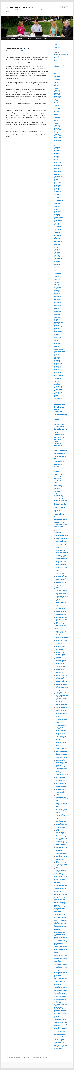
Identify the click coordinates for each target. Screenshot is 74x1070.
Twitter (62, 522)
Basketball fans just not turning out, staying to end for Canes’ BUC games (62, 535)
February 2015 (57, 123)
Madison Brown (57, 291)
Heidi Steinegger (57, 235)
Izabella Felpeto (57, 246)
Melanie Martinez (58, 304)
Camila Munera (57, 185)
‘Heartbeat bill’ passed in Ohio (61, 54)
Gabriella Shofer (57, 228)
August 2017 (57, 97)
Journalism (59, 461)
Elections (56, 426)
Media (56, 471)
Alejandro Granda (58, 151)
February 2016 (57, 114)
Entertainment (62, 426)
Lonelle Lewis (57, 288)
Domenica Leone (58, 211)
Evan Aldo (56, 221)
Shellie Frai (56, 369)
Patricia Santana (57, 345)
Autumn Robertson (58, 176)
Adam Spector (57, 148)
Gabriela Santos (57, 224)
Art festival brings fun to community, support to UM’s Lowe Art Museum (60, 876)
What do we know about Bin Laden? (22, 48)
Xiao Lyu (56, 395)
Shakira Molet (57, 364)
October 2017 (57, 94)
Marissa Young (57, 296)
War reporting (63, 524)
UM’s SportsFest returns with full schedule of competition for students (60, 1015)
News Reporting (62, 474)
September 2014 (57, 129)
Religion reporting (58, 493)
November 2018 (57, 78)
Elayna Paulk (57, 215)
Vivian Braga (57, 390)
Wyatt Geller (56, 393)
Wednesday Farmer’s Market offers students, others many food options (60, 1024)
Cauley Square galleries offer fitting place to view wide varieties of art (60, 1028)
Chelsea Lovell (57, 191)
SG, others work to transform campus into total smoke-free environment (60, 955)
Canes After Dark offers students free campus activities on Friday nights (60, 890)
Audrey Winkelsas (58, 174)
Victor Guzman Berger (59, 387)
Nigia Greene (57, 333)
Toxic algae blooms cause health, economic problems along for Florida (61, 821)
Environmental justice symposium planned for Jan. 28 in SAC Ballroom (60, 903)
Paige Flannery (57, 343)
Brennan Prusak (57, 182)
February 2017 (57, 105)
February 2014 (57, 134)
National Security (24, 139)
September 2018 (57, 81)
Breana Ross (57, 180)
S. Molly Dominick (58, 358)
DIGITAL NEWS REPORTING (20, 7)
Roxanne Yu (56, 354)
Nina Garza (56, 334)
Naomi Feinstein (57, 317)
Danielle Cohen (57, 205)
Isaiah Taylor (57, 244)
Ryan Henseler (57, 357)
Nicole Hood (57, 328)
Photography (63, 476)
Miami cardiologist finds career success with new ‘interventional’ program (61, 591)
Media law (61, 471)
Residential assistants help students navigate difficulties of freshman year (60, 946)
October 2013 (57, 139)
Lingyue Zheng (57, 287)
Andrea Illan (56, 168)
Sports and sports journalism (59, 510)
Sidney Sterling (57, 372)
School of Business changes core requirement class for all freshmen (60, 951)
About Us (13, 38)
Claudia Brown (57, 196)
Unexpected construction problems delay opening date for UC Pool (61, 838)
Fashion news (58, 443)
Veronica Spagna (58, 386)
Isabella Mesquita (22, 50)
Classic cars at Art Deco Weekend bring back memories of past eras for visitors (60, 1033)
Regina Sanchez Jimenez (59, 351)
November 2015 (57, 116)
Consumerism (56, 409)
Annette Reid (57, 173)
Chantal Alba (57, 188)
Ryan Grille (56, 355)
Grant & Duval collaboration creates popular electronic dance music (61, 608)
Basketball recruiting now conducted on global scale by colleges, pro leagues (62, 540)
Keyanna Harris (57, 273)
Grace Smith (57, 232)
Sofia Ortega (57, 374)
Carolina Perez (57, 186)
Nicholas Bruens (57, 323)
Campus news (21, 38)
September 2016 (57, 110)
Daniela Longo (57, 203)
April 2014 (56, 131)
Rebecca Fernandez (58, 349)
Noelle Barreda (57, 339)
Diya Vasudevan (57, 209)
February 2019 (57, 75)
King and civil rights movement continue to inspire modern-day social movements (61, 919)
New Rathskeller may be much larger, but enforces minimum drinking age (61, 928)
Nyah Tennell (57, 340)
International (60, 455)
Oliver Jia (56, 342)
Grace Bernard (57, 231)
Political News (57, 480)
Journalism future (59, 469)
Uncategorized (57, 383)
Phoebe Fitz (56, 346)
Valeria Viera (57, 384)
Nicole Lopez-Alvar (58, 331)
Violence (57, 524)
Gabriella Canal (57, 226)
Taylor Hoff (56, 380)
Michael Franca (57, 310)
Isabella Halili (57, 240)
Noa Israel (56, 336)
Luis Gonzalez (57, 290)
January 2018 (57, 90)
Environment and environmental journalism (59, 437)
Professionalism (58, 491)
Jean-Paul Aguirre (58, 249)
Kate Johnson (57, 264)
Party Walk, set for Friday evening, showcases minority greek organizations (60, 942)
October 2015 (57, 117)
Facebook (56, 441)
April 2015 (56, 120)
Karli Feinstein (57, 263)
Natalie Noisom (57, 319)
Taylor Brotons (57, 378)
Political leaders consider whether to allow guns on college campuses (61, 748)
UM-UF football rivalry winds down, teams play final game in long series (61, 573)
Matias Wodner (57, 298)
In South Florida (37, 38)
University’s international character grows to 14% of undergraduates (60, 1019)
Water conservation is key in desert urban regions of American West (61, 849)
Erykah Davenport (58, 220)
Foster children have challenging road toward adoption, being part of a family (62, 686)
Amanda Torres (57, 162)
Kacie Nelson (57, 261)
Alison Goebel (57, 157)
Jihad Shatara (57, 253)
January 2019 (57, 76)
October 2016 (57, 108)
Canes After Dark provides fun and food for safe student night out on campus (60, 899)
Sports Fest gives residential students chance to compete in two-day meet (60, 964)
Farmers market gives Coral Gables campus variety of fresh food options (62, 681)
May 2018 (56, 84)
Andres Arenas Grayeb (59, 170)
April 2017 (56, 102)
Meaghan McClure (58, 302)
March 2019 (56, 73)
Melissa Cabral (57, 305)
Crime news (59, 411)
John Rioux (56, 255)
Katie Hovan (56, 267)
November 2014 (57, 126)
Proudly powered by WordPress (37, 1065)
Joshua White (57, 256)
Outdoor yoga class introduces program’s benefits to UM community (60, 937)
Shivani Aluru (57, 371)
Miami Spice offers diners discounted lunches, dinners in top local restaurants (60, 1047)
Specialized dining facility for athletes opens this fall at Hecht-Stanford (60, 960)
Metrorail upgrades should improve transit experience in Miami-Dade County (62, 695)
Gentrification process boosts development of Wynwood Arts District (61, 690)
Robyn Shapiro (57, 352)
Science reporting (58, 498)
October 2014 (57, 128)
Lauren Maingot (57, 278)
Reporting (59, 495)
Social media (60, 504)
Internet (56, 458)
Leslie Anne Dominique (59, 281)
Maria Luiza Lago (58, 294)
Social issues (60, 500)
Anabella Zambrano (58, 165)
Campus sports (29, 38)
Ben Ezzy (56, 179)
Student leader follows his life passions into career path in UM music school (61, 625)
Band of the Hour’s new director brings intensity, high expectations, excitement (60, 885)
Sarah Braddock (57, 360)
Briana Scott (57, 183)
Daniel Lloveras (57, 202)
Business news (59, 404)
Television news (60, 519)
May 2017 (56, 100)
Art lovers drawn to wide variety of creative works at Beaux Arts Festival (60, 881)
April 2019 (56, 72)
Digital (55, 417)
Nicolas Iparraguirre (58, 326)
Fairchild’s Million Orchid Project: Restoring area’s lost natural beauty (61, 677)
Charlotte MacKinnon (58, 189)
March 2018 (56, 87)
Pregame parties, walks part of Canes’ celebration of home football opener (61, 563)
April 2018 (56, 85)
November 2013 (57, 137)
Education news (59, 424)
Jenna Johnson (57, 250)
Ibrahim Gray (57, 238)
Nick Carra (56, 325)
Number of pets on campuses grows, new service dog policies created (61, 732)
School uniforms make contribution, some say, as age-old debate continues (62, 774)
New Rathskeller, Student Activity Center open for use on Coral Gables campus (60, 932)
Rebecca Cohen (57, 348)
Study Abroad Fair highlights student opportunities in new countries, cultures (60, 978)
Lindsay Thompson (58, 285)
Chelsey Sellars (57, 193)
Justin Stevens (57, 260)
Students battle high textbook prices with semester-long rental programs (60, 974)
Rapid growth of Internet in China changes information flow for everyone (62, 757)
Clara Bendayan (57, 194)
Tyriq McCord (57, 381)
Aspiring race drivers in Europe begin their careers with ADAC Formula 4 (62, 637)
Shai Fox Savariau (58, 363)
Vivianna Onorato (58, 392)
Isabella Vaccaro (57, 243)
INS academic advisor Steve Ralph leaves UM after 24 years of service (60, 908)
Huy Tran (56, 237)
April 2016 (56, 111)
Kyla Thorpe (56, 276)
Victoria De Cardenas (58, 389)
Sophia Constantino (58, 375)
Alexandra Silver (57, 156)
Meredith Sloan (57, 307)
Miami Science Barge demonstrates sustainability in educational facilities (61, 704)
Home (8, 38)
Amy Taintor (56, 164)
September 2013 (57, 140)
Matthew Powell (57, 299)
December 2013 (57, 135)
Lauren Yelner (57, 279)
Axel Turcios (57, 177)
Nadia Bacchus (57, 316)
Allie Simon (56, 159)
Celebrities (59, 406)
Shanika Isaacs (57, 366)
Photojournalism (57, 478)
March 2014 (56, 132)
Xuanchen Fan (57, 396)
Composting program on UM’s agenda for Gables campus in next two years (61, 660)
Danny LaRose (57, 206)
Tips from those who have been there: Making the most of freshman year (60, 983)
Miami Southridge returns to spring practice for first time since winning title (61, 709)
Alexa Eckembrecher (58, 154)
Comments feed (57, 47)
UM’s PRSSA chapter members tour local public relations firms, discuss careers (60, 1010)
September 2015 (57, 119)
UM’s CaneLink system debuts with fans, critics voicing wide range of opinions (61, 1005)
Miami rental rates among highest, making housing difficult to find (61, 700)
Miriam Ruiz (56, 313)
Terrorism (56, 522)
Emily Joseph (57, 218)
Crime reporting (60, 414)
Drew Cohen (56, 212)
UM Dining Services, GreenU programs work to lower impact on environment (60, 996)
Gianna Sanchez (57, 229)
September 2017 (57, 96)
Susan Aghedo (57, 377)
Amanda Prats (57, 161)
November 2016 (57, 107)
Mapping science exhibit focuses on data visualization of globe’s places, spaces (60, 923)
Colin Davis (56, 197)
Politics (57, 488)
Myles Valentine (57, 314)
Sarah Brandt (57, 361)
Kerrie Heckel (57, 272)
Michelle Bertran (57, 311)
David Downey (57, 208)
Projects (50, 38)
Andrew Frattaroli (58, 171)
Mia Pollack (56, 308)
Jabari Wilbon (57, 247)
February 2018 (57, 88)
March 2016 (56, 113)
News (56, 474)
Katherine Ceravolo (58, 266)
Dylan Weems (57, 214)
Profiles (45, 38)
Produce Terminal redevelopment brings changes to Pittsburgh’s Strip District (61, 753)
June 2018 (56, 82)
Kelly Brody (56, 270)
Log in (55, 44)
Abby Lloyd (56, 145)
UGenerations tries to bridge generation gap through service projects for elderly (60, 992)
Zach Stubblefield (58, 398)
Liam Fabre (56, 282)
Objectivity (56, 476)
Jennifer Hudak (57, 252)
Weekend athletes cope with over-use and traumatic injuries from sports (61, 853)
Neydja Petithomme (58, 322)
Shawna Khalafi (57, 368)
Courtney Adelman (58, 199)
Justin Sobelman (58, 258)
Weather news (58, 527)
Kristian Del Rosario (58, 275)
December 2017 (57, 91)
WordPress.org (57, 49)
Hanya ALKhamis (58, 234)
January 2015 (57, 125)
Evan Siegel (56, 223)
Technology (58, 517)
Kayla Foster (57, 269)
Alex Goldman (57, 153)
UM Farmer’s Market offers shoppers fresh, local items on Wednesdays (60, 1001)
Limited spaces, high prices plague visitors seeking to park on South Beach (60, 1042)
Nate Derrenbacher (58, 320)
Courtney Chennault (58, 200)
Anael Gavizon (57, 167)
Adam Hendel (57, 147)
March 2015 (56, 122)
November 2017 (57, 93)
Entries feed (56, 46)
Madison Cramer (57, 293)
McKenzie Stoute (58, 301)
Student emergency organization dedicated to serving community (60, 969)
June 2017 (56, 99)
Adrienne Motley (57, 150)
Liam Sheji (56, 284)
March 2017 (56, 104)
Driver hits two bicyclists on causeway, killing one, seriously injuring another (60, 1037)
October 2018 (57, 79)
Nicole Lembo (57, 329)
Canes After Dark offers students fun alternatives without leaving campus (60, 894)
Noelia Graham (57, 337)
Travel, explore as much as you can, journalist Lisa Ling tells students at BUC (60, 987)
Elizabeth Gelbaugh (58, 217)
